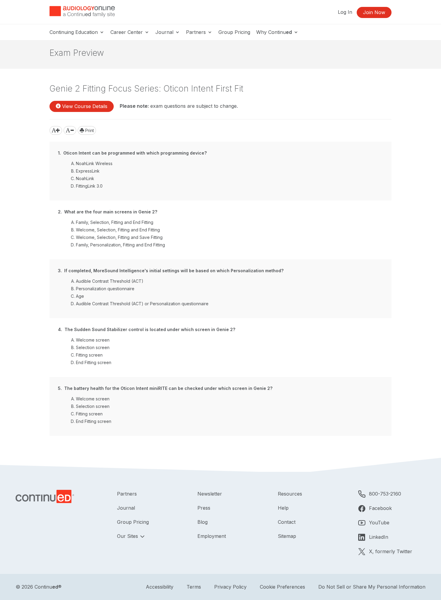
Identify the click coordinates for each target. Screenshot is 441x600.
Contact (287, 522)
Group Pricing (234, 32)
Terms (194, 587)
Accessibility (159, 587)
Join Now (374, 12)
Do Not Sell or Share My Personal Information (371, 587)
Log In (345, 12)
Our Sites (128, 536)
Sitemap (287, 536)
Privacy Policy (230, 587)
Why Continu (274, 32)
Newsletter (209, 494)
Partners (196, 32)
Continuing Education (74, 32)
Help (283, 508)
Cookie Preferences (282, 587)
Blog (202, 522)
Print (89, 130)
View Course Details (84, 106)
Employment (211, 536)
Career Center (127, 32)
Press (203, 508)
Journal (165, 32)
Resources (290, 494)
